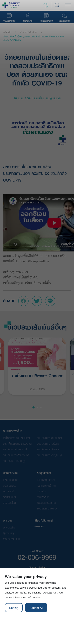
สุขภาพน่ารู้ (8, 533)
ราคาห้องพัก (43, 497)
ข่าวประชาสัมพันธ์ (28, 32)
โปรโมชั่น (41, 491)
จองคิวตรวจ (9, 485)
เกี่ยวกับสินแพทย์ (44, 520)
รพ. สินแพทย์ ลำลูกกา (48, 449)
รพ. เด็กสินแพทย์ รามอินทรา (17, 443)
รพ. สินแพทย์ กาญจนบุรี (49, 455)
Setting (13, 607)
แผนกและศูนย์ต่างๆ (46, 479)
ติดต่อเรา (39, 526)
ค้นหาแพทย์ (8, 491)
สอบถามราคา (9, 497)
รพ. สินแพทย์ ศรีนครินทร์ (16, 455)
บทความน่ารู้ (9, 527)
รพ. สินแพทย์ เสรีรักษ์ (48, 443)
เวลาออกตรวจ (10, 479)
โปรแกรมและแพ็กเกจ (46, 485)
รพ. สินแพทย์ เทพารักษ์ (15, 449)
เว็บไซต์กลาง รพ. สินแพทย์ (16, 437)
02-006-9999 (37, 557)
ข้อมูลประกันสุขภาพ (46, 502)
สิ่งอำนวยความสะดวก (47, 508)
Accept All (36, 607)
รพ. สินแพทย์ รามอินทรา (49, 437)
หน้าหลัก (7, 32)
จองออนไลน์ (9, 502)
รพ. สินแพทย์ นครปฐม (14, 460)
